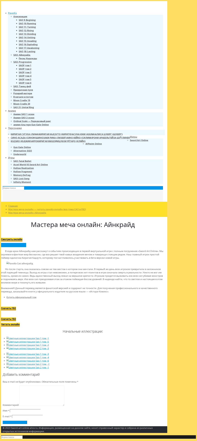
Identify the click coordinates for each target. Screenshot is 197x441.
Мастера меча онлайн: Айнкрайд (27, 212)
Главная (13, 205)
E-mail (7, 416)
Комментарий (11, 404)
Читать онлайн (10, 324)
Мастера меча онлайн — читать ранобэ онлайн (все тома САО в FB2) (47, 209)
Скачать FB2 (8, 308)
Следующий (19, 245)
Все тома (6, 245)
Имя (6, 410)
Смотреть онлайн (11, 239)
